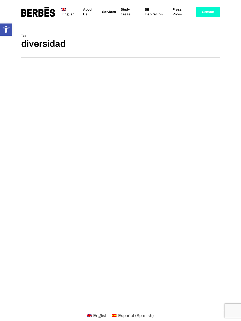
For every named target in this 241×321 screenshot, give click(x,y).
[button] (6, 29)
